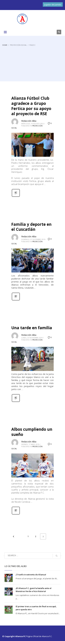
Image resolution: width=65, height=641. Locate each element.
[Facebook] (38, 32)
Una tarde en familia (31, 327)
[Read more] (15, 196)
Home (4, 45)
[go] (56, 556)
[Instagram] (47, 32)
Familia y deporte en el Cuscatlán (31, 227)
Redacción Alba (28, 120)
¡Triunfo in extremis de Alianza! (31, 574)
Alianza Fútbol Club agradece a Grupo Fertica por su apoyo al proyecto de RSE (31, 105)
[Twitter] (42, 32)
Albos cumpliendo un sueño (31, 431)
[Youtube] (51, 32)
